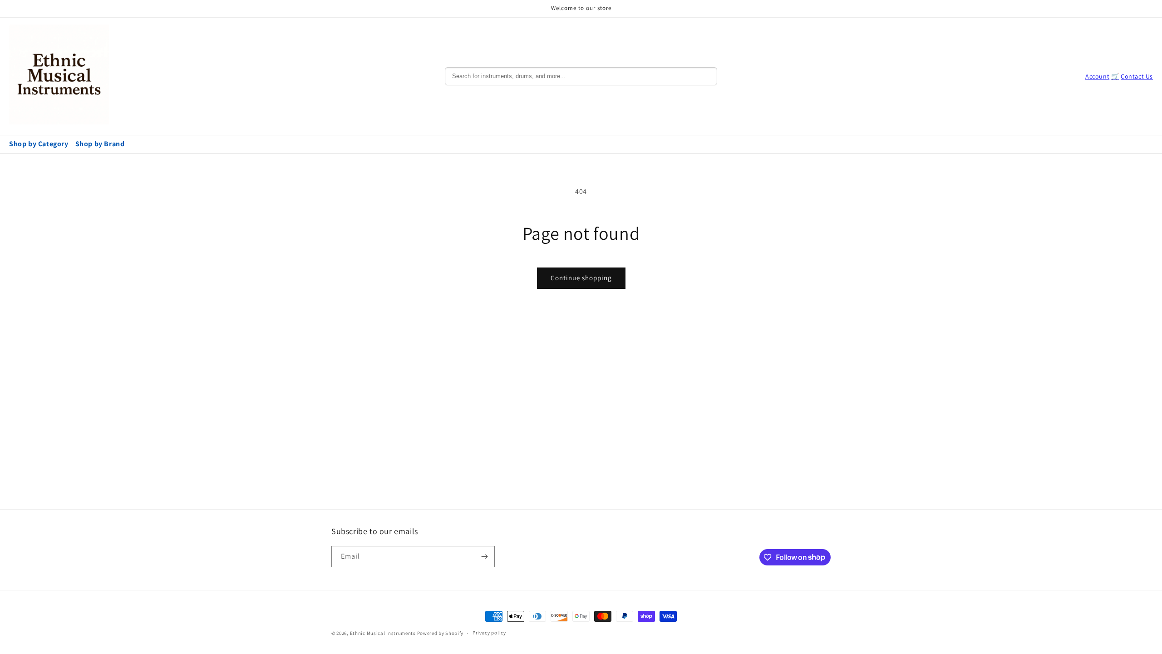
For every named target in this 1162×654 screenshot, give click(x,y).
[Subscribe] (484, 556)
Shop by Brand (100, 144)
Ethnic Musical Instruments (383, 633)
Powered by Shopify (440, 633)
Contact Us (1137, 76)
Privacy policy (489, 632)
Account (1097, 76)
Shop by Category (39, 144)
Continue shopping (581, 277)
